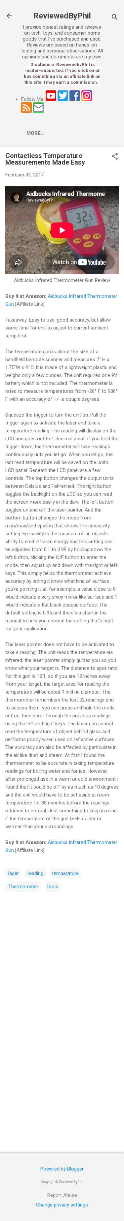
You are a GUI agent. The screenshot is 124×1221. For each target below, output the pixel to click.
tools (52, 887)
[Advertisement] (62, 1095)
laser (13, 873)
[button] (115, 157)
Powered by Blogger (62, 1169)
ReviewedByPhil (62, 15)
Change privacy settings (62, 1205)
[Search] (115, 18)
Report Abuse (62, 1195)
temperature (65, 873)
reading (35, 873)
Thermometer (23, 887)
